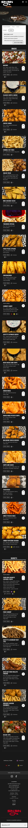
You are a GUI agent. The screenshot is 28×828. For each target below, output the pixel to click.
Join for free (18, 42)
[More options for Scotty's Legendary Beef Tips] (23, 642)
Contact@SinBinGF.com (14, 790)
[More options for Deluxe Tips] (23, 737)
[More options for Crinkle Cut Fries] (23, 152)
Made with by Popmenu (10, 773)
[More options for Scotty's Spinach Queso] (23, 336)
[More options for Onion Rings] (23, 393)
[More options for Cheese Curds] (23, 125)
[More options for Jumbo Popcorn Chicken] (23, 542)
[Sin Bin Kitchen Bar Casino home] (7, 3)
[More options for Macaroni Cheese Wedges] (23, 442)
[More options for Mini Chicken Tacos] (23, 203)
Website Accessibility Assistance (14, 820)
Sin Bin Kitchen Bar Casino (14, 812)
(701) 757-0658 (14, 789)
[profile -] (23, 2)
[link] (6, 75)
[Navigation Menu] (26, 2)
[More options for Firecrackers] (23, 277)
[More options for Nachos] (23, 67)
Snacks (4, 30)
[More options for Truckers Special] (23, 226)
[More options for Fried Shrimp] (23, 614)
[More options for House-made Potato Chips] (23, 417)
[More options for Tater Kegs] (23, 491)
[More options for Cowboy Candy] (23, 305)
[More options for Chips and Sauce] (23, 467)
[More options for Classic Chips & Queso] (23, 97)
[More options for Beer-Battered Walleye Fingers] (23, 674)
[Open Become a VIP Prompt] (25, 825)
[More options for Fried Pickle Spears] (23, 250)
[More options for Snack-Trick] (23, 175)
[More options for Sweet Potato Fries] (23, 518)
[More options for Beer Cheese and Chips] (23, 364)
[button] (14, 65)
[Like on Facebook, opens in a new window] (16, 776)
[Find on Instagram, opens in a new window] (12, 776)
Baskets (11, 30)
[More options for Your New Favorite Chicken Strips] (23, 577)
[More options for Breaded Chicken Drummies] (23, 705)
